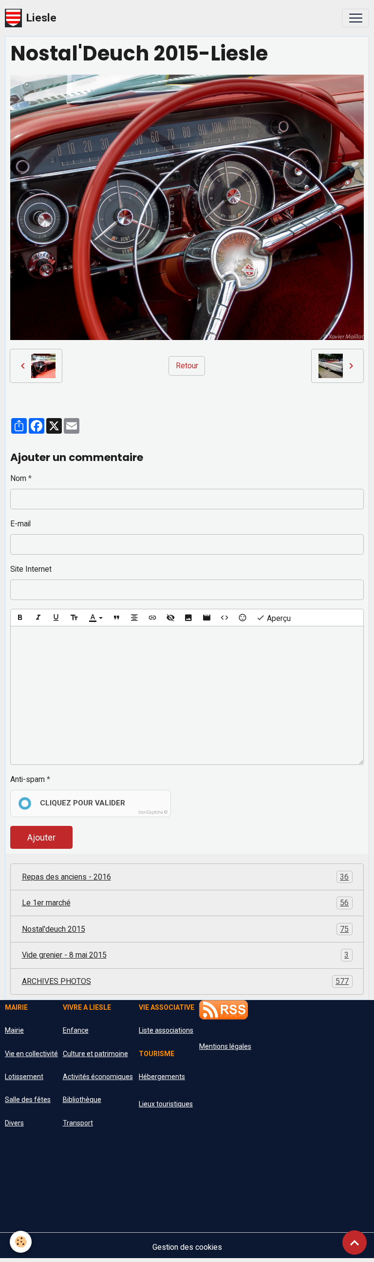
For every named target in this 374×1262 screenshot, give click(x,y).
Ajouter (41, 837)
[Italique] (38, 617)
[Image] (188, 617)
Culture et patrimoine (95, 1054)
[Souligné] (56, 617)
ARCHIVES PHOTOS (185, 981)
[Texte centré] (134, 617)
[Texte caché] (170, 617)
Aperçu (278, 618)
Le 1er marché (185, 902)
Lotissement (24, 1077)
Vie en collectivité (31, 1054)
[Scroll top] (354, 1242)
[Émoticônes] (242, 617)
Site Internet (31, 569)
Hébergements (162, 1077)
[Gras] (20, 617)
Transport (78, 1123)
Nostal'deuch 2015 (185, 929)
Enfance (76, 1030)
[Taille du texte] (74, 617)
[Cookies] (21, 1242)
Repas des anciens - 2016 (185, 876)
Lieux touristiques (166, 1104)
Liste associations (166, 1030)
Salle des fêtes (28, 1099)
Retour (187, 365)
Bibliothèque (82, 1099)
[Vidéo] (206, 617)
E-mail (20, 523)
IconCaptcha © (153, 812)
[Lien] (152, 617)
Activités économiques (98, 1077)
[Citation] (116, 617)
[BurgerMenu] (355, 18)
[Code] (224, 617)
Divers (14, 1123)
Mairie (14, 1030)
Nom (18, 478)
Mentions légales (225, 1046)
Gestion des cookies (187, 1247)
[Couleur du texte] (95, 617)
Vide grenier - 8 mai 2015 (185, 955)
